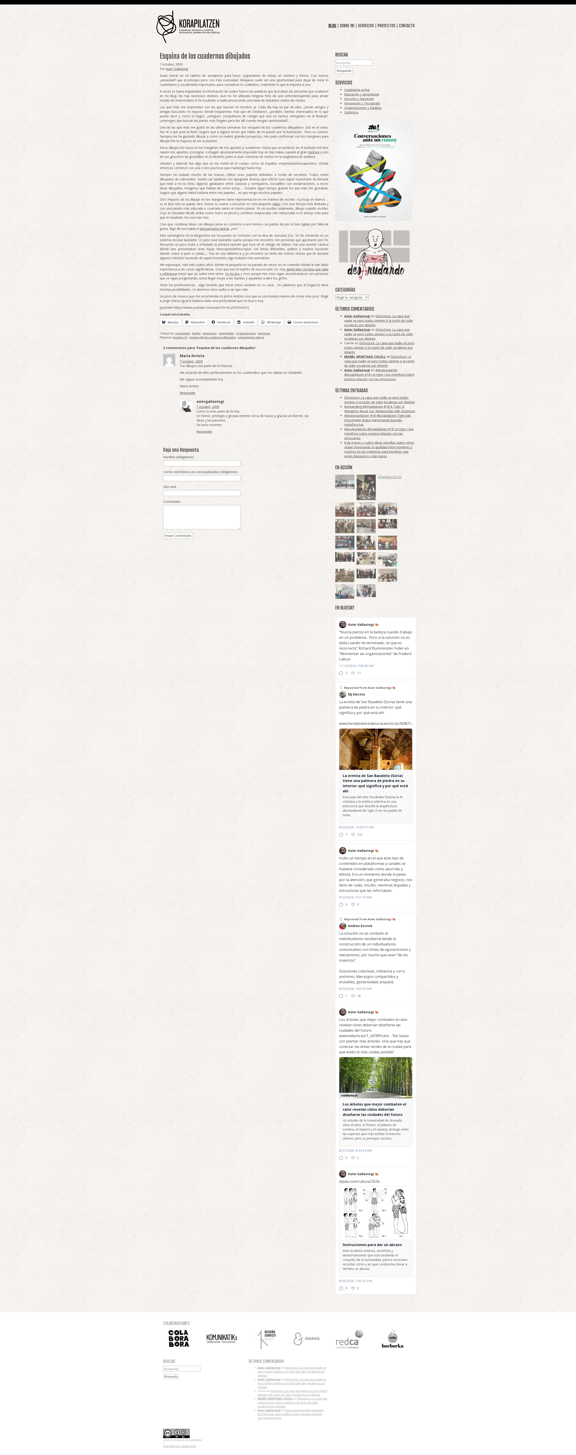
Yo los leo (232, 274)
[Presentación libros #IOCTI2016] (344, 509)
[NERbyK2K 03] (390, 477)
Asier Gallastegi (177, 69)
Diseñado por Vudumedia (179, 1446)
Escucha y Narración (359, 99)
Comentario (171, 501)
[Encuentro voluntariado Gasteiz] (387, 559)
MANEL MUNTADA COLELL (365, 356)
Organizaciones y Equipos (363, 108)
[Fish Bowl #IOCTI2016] (387, 543)
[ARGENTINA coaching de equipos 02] (344, 526)
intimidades (226, 333)
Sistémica (351, 112)
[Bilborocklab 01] (344, 543)
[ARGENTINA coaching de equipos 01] (344, 575)
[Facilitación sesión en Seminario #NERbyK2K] (387, 523)
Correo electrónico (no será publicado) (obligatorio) (200, 472)
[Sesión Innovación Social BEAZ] (387, 508)
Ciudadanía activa (357, 90)
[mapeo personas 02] (344, 557)
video (276, 204)
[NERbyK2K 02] (366, 543)
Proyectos (386, 25)
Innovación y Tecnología (362, 103)
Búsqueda (344, 70)
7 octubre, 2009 (191, 361)
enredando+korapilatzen (187, 27)
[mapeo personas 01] (366, 573)
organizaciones (246, 333)
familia (196, 333)
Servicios (366, 25)
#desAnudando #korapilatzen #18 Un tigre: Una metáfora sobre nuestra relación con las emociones (379, 374)
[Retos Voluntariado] (344, 482)
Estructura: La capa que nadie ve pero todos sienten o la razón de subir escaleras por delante (378, 320)
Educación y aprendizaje (361, 94)
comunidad (182, 333)
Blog (332, 25)
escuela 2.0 (180, 337)
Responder (188, 393)
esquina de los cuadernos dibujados (212, 337)
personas (264, 333)
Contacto (407, 25)
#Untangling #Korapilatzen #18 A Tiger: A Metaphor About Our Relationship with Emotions (379, 408)
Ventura (313, 152)
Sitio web (169, 487)
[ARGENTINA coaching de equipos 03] (366, 558)
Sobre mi (347, 25)
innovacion (210, 333)
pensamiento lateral (214, 229)
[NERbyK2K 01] (366, 487)
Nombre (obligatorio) (178, 457)
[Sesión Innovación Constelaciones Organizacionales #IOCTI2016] (366, 509)
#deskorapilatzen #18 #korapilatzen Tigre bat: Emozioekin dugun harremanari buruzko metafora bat (377, 420)
